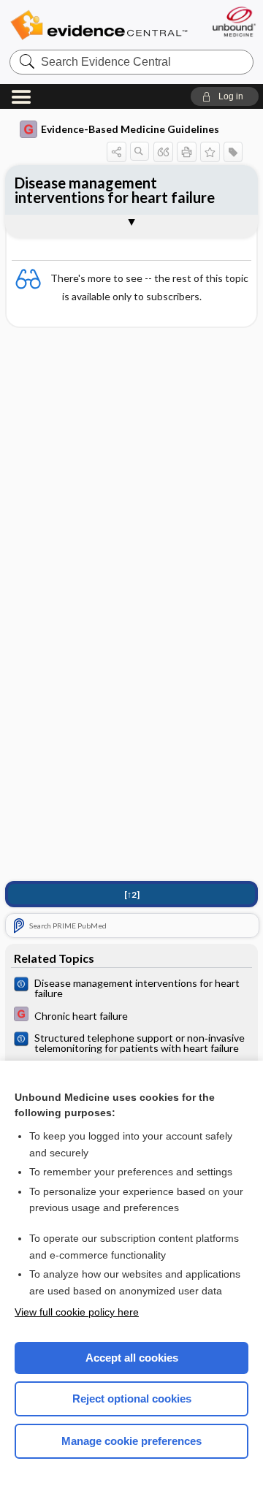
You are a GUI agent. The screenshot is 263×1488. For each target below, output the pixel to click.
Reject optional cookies (131, 1398)
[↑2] (132, 894)
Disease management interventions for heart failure (115, 190)
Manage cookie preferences (131, 1441)
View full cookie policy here (77, 1312)
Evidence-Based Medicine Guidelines (130, 129)
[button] (225, 96)
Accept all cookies (131, 1357)
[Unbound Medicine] (233, 21)
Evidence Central (98, 25)
